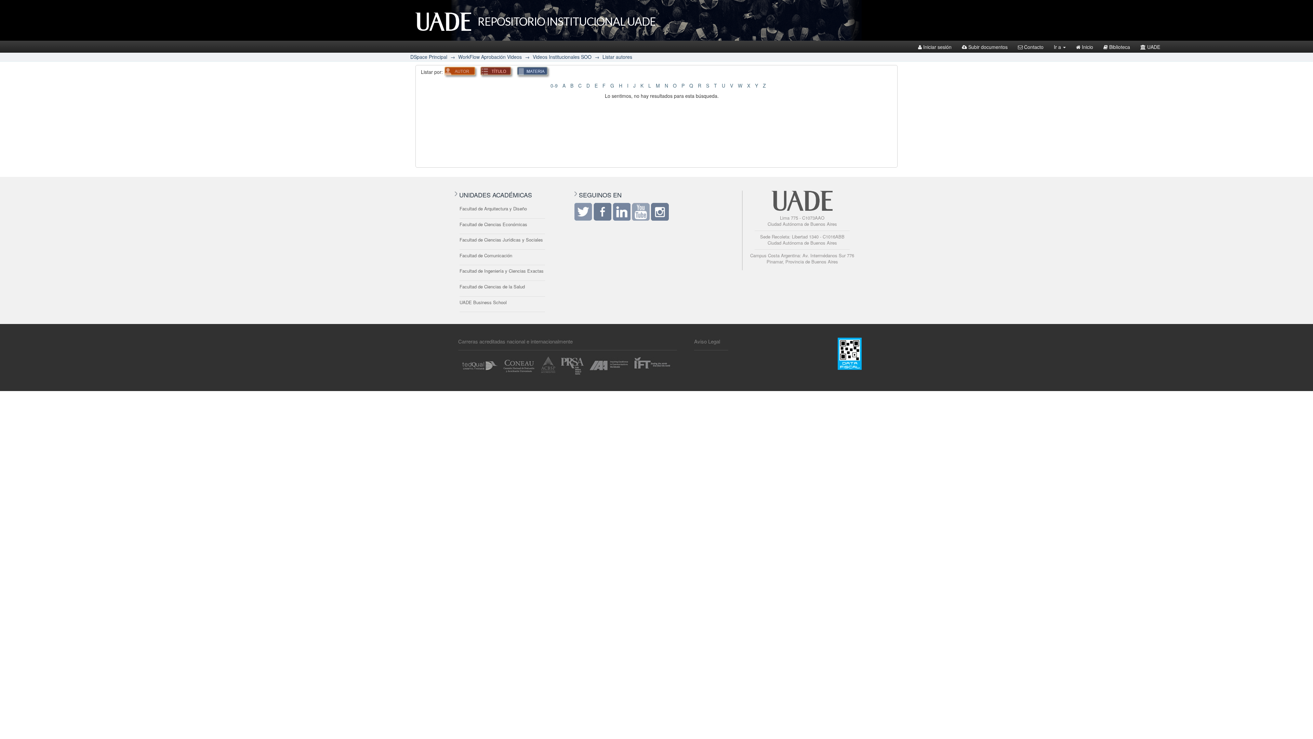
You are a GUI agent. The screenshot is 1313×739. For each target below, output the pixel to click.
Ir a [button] (1058, 46)
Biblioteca (1119, 46)
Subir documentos (988, 46)
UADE (1153, 46)
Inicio (1087, 46)
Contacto (1034, 46)
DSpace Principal (428, 56)
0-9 (554, 85)
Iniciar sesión (937, 46)
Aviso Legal (707, 341)
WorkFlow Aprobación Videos (490, 56)
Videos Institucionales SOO (562, 56)
